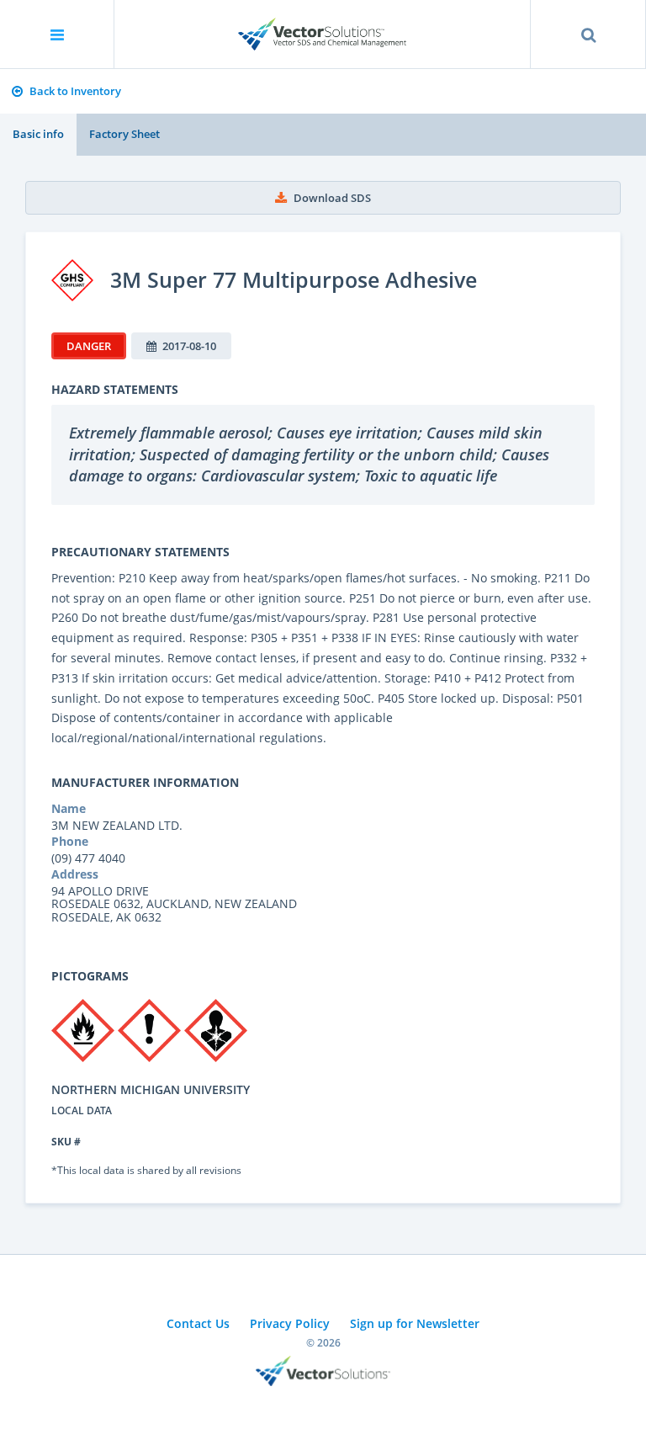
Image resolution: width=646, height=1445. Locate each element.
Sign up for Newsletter (414, 1323)
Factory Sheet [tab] (124, 133)
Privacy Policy (290, 1323)
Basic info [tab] (38, 133)
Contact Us (198, 1323)
